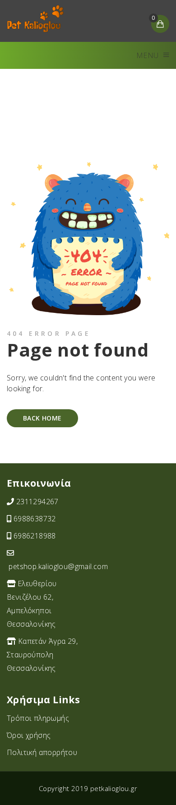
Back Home (42, 418)
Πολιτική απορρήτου (42, 752)
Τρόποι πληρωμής (38, 718)
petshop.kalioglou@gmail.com (58, 566)
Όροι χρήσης (29, 735)
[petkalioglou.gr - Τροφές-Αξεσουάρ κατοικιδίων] (35, 18)
